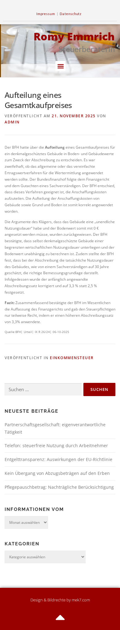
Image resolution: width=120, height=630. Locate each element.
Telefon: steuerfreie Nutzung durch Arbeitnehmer (56, 445)
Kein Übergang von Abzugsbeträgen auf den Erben (57, 473)
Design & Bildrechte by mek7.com (60, 600)
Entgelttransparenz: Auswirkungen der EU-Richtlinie (58, 459)
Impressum (45, 14)
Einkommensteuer (72, 357)
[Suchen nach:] (43, 389)
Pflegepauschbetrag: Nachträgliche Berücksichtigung (59, 487)
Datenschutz (71, 14)
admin (12, 122)
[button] (60, 66)
